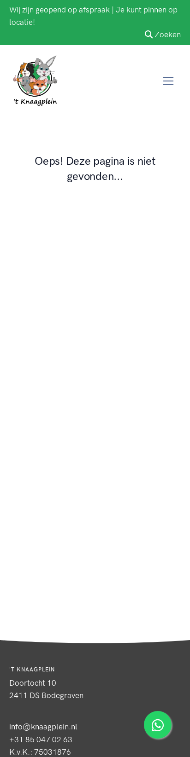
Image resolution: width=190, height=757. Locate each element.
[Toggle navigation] (168, 81)
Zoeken (167, 34)
